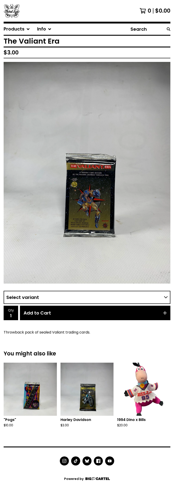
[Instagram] (64, 460)
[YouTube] (109, 460)
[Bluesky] (87, 460)
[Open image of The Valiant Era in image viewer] (87, 173)
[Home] (12, 11)
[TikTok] (75, 460)
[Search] (168, 29)
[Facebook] (98, 460)
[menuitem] (17, 29)
